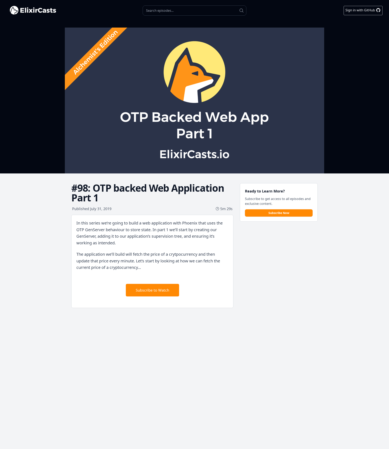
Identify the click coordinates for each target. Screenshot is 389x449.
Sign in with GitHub (360, 10)
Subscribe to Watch (152, 290)
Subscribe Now (278, 213)
